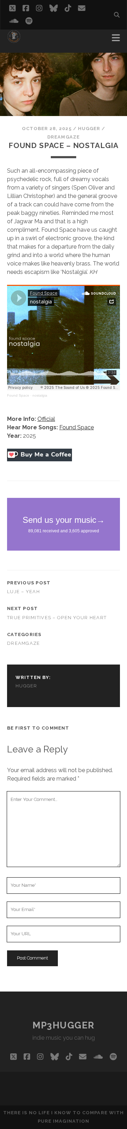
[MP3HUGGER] (14, 40)
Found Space (18, 395)
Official (46, 419)
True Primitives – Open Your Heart (57, 617)
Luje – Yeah (23, 591)
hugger (89, 128)
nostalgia (39, 395)
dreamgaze (63, 137)
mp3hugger (63, 1025)
